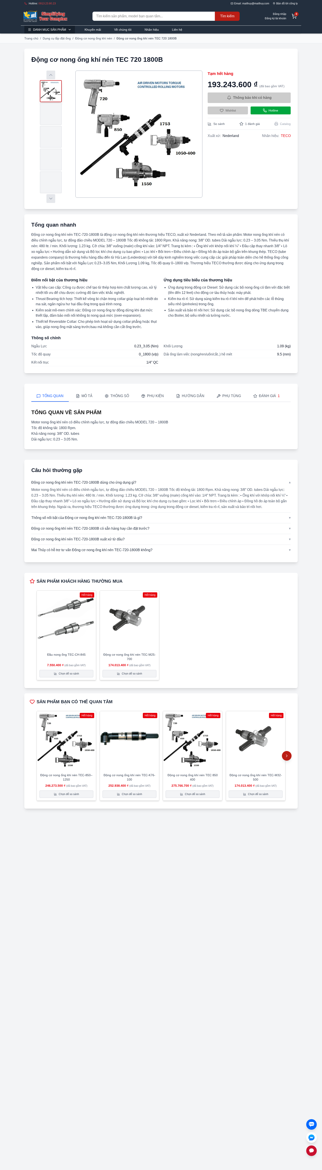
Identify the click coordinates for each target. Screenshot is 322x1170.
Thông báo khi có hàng (252, 97)
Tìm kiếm (227, 16)
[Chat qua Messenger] (311, 1137)
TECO (286, 136)
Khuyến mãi (93, 29)
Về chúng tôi (122, 29)
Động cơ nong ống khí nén (93, 38)
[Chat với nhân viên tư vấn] (311, 1150)
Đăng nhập (279, 14)
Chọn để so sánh (69, 673)
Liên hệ (177, 29)
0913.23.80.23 (47, 3)
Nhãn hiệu (152, 29)
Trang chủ (31, 38)
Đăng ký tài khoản (275, 18)
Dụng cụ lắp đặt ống (57, 38)
